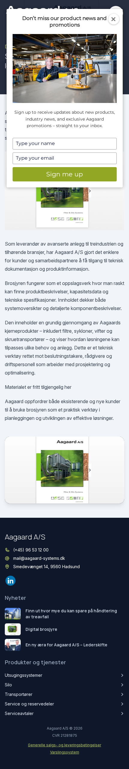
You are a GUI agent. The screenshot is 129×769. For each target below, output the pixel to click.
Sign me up (64, 174)
